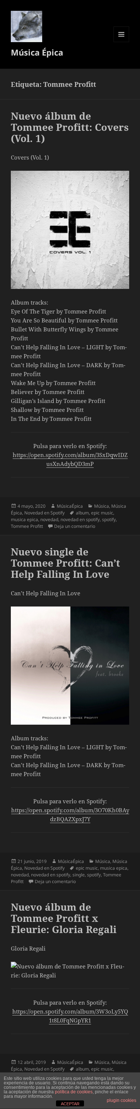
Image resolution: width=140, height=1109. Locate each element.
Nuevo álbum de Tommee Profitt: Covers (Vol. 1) (70, 127)
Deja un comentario (74, 526)
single (78, 875)
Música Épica (37, 52)
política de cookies (74, 1091)
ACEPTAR (70, 1104)
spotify (109, 519)
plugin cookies (121, 1100)
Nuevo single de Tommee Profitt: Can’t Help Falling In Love (65, 563)
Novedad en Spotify (44, 513)
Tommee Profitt (27, 526)
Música (101, 506)
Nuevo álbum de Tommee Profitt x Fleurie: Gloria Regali (63, 918)
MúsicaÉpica (70, 506)
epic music (102, 513)
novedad (49, 519)
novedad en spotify (80, 519)
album (82, 513)
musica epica (24, 519)
